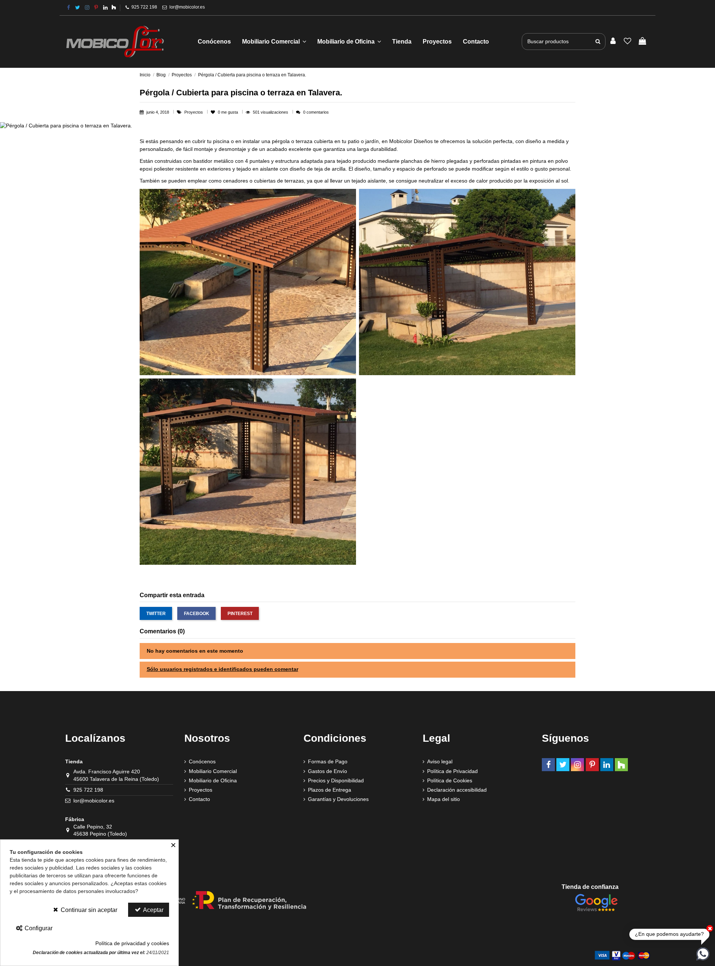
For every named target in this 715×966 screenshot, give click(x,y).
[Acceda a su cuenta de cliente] (613, 41)
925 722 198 (144, 7)
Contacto (199, 799)
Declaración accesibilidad (457, 790)
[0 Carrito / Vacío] (642, 41)
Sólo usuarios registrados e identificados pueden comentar (222, 669)
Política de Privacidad (452, 771)
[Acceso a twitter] (77, 7)
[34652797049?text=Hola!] (702, 953)
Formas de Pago (327, 761)
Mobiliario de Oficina (213, 780)
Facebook (196, 613)
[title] (598, 41)
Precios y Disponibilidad (336, 780)
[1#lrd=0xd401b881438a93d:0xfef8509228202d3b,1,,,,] (597, 902)
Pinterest (240, 613)
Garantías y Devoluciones (338, 799)
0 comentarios (316, 112)
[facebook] (68, 7)
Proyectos (194, 112)
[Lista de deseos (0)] (628, 41)
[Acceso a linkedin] (105, 7)
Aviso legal (439, 761)
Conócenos (202, 761)
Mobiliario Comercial (213, 771)
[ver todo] (248, 282)
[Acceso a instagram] (87, 7)
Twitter (156, 613)
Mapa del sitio (443, 799)
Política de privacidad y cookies (132, 943)
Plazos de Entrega (329, 790)
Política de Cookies (449, 780)
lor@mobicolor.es (187, 7)
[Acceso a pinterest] (96, 7)
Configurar (38, 928)
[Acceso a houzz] (113, 7)
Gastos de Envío (327, 771)
